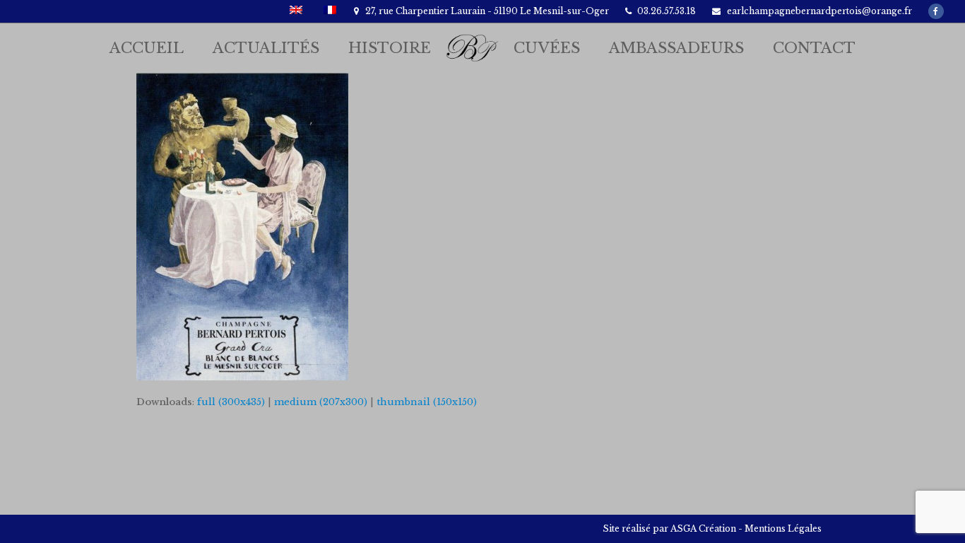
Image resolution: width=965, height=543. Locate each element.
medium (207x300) (320, 402)
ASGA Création (703, 528)
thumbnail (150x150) (427, 402)
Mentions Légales (783, 528)
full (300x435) (231, 402)
